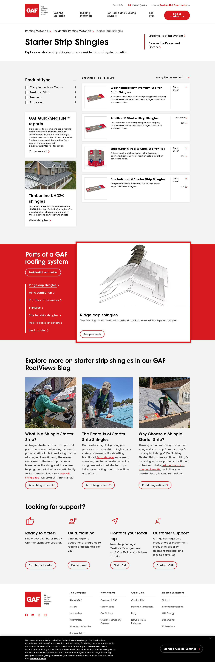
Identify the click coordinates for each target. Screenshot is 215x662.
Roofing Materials (59, 14)
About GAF (76, 600)
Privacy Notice (38, 659)
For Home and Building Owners (121, 14)
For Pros (152, 14)
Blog (133, 614)
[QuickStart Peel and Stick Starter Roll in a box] (96, 158)
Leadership (76, 614)
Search (117, 5)
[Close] (211, 638)
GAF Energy (168, 614)
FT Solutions (168, 627)
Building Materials (86, 14)
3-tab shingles (105, 457)
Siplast (166, 600)
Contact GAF (164, 565)
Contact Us (137, 600)
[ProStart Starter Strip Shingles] (96, 127)
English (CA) (138, 5)
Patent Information (142, 607)
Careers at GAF (108, 600)
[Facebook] (26, 615)
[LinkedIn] (32, 615)
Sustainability (77, 633)
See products (92, 334)
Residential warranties (43, 272)
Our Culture (106, 614)
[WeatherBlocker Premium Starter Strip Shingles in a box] (96, 97)
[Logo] (36, 17)
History (73, 607)
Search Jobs (107, 607)
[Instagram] (39, 615)
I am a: (169, 5)
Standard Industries (80, 627)
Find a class (78, 565)
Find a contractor (177, 15)
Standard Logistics (172, 607)
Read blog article (40, 485)
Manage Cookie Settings (180, 649)
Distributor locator (41, 565)
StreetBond (168, 620)
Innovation (76, 620)
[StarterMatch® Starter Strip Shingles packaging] (96, 188)
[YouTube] (45, 615)
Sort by (159, 78)
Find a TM (120, 565)
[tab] (50, 285)
